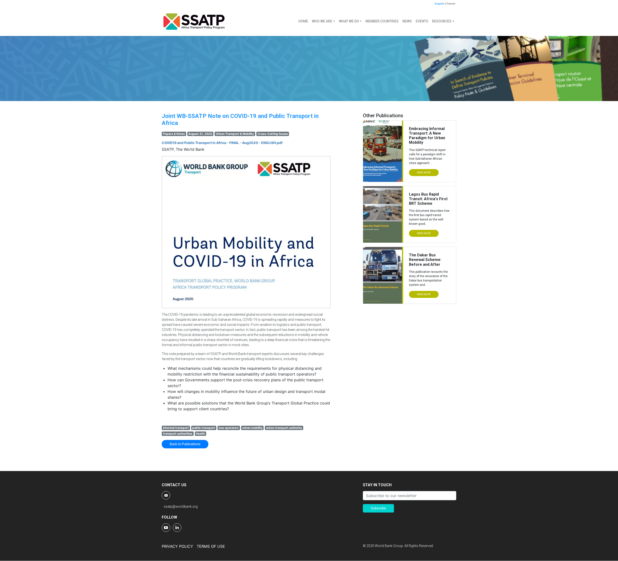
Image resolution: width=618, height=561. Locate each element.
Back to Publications (185, 444)
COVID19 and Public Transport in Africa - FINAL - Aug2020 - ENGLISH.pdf (222, 143)
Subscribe (378, 508)
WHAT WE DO (349, 21)
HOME (303, 21)
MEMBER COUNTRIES (382, 21)
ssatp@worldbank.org (181, 506)
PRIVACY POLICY (177, 546)
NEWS (407, 21)
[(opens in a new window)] (166, 527)
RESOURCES (441, 21)
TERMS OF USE (211, 546)
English (439, 3)
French (451, 3)
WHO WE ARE (322, 21)
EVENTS (422, 21)
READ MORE (424, 172)
